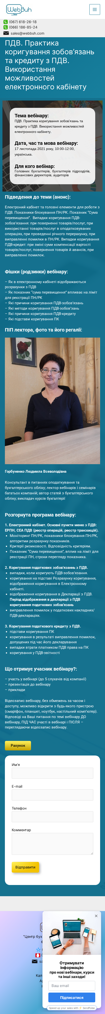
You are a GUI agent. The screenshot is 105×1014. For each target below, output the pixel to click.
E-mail (17, 786)
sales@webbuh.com (27, 33)
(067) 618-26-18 (22, 22)
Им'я (16, 765)
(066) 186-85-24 (22, 27)
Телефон (19, 808)
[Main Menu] (94, 9)
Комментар (21, 830)
